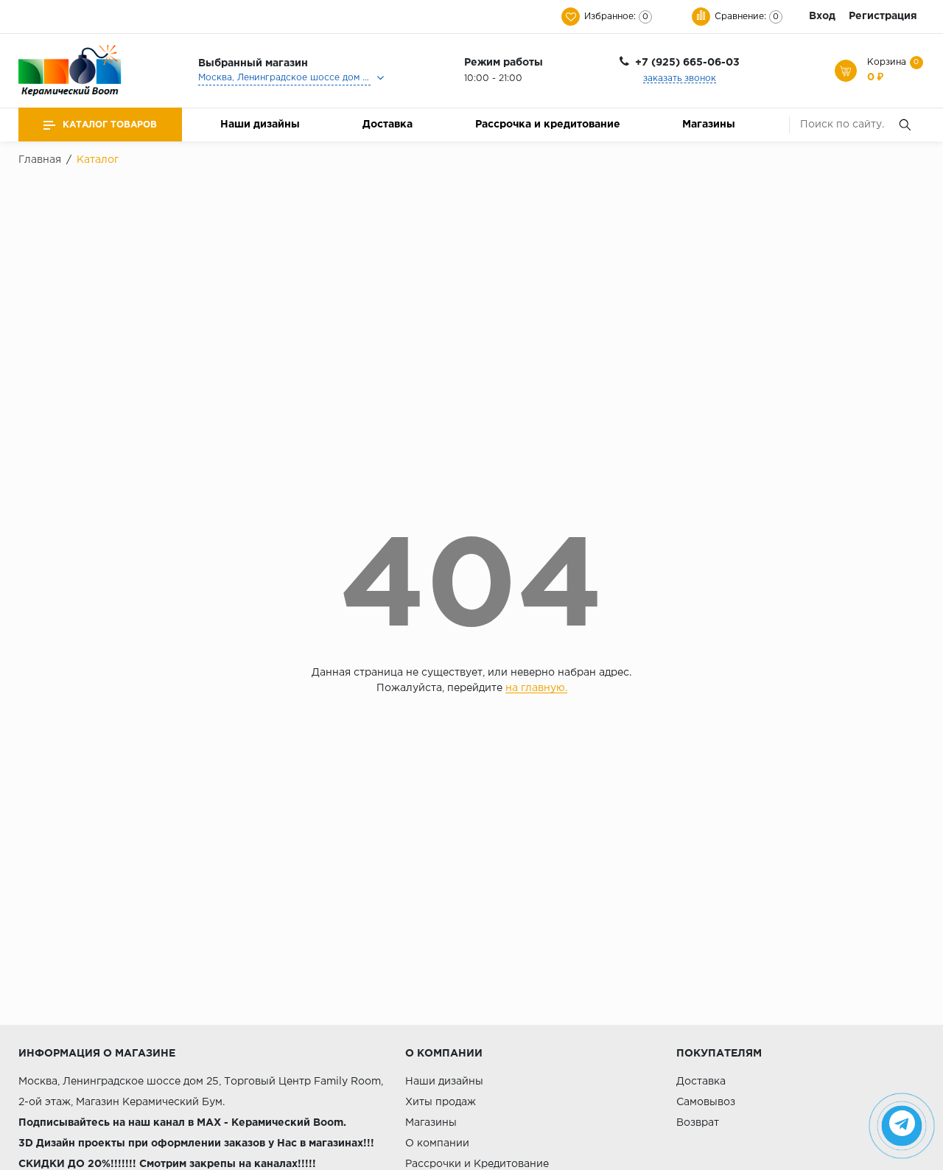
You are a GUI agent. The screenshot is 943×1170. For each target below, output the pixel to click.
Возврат (697, 1122)
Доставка (387, 124)
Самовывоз (705, 1102)
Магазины (708, 124)
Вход (822, 16)
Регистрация (883, 16)
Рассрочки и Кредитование (477, 1164)
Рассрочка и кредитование (547, 124)
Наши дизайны (260, 124)
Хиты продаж (440, 1102)
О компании (437, 1143)
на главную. (536, 688)
